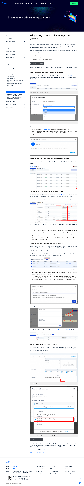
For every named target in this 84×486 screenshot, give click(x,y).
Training (50, 3)
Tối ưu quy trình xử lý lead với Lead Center (15, 92)
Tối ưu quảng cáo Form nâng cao (13, 78)
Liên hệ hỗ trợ (68, 468)
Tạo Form (9, 72)
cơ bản (44, 449)
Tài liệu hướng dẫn (54, 466)
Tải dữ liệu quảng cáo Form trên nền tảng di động (15, 81)
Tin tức (27, 3)
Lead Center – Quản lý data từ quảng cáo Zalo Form (15, 89)
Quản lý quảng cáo (39, 473)
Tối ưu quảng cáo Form (11, 76)
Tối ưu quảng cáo (54, 471)
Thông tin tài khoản (40, 466)
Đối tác (33, 3)
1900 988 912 (15, 466)
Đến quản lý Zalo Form (38, 63)
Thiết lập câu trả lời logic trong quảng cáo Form (15, 86)
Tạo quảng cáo (38, 471)
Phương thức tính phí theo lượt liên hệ (14, 83)
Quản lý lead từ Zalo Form (61, 194)
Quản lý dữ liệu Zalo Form (71, 75)
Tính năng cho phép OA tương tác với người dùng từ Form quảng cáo (14, 95)
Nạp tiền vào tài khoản (40, 468)
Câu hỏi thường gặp (54, 473)
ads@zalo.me (15, 468)
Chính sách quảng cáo (55, 468)
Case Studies (42, 3)
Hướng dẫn (18, 3)
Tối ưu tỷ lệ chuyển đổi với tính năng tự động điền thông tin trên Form (14, 98)
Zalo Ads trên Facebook (70, 471)
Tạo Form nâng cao (11, 74)
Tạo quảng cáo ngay (37, 439)
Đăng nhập (74, 3)
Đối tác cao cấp (68, 466)
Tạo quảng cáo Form (11, 66)
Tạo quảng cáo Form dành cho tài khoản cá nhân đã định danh (15, 69)
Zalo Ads (6, 3)
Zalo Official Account (69, 473)
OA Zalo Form (47, 129)
